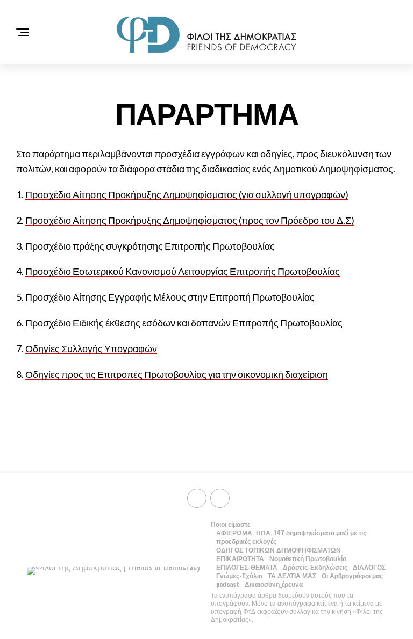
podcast (227, 584)
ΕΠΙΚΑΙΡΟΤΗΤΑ (240, 558)
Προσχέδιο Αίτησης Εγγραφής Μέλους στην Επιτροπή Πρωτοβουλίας (170, 297)
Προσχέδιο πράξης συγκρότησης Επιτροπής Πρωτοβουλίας (150, 246)
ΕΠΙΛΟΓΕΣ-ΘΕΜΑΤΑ (246, 566)
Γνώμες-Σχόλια (239, 575)
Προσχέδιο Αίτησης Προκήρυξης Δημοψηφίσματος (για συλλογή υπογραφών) (186, 194)
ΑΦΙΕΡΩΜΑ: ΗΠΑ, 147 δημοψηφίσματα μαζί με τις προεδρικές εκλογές (291, 537)
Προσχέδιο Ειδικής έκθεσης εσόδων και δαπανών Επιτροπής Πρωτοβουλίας (184, 323)
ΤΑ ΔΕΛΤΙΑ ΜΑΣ (292, 575)
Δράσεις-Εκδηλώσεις (315, 566)
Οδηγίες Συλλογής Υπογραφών (91, 348)
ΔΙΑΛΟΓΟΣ (369, 566)
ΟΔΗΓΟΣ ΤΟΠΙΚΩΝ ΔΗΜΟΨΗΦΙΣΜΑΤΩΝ (278, 549)
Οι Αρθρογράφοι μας (352, 575)
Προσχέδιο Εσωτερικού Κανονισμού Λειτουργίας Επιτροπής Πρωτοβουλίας (182, 271)
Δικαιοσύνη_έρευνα (274, 584)
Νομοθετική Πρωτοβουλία (307, 558)
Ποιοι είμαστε (231, 523)
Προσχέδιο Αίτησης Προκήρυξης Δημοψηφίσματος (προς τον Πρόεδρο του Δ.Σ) (189, 220)
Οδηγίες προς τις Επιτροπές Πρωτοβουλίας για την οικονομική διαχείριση (176, 374)
